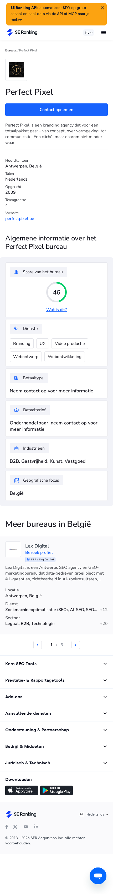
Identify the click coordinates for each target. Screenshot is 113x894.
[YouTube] (26, 827)
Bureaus (11, 50)
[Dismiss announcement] (102, 7)
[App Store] (21, 791)
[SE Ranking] (21, 32)
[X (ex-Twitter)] (15, 827)
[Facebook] (6, 827)
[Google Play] (56, 791)
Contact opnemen (56, 110)
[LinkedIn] (36, 827)
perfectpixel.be (19, 219)
